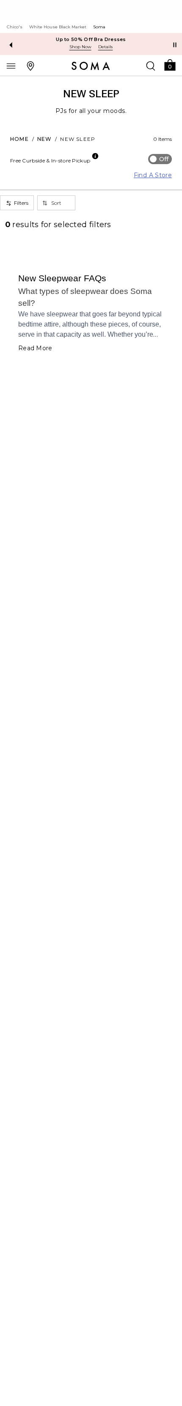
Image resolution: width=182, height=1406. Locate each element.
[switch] (160, 159)
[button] (169, 64)
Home (19, 139)
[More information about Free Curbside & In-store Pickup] (95, 156)
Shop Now (80, 46)
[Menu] (11, 66)
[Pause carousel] (175, 45)
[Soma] (91, 66)
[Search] (151, 65)
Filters (21, 203)
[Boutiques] (30, 65)
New (44, 139)
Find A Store (153, 175)
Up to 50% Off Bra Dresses (91, 39)
